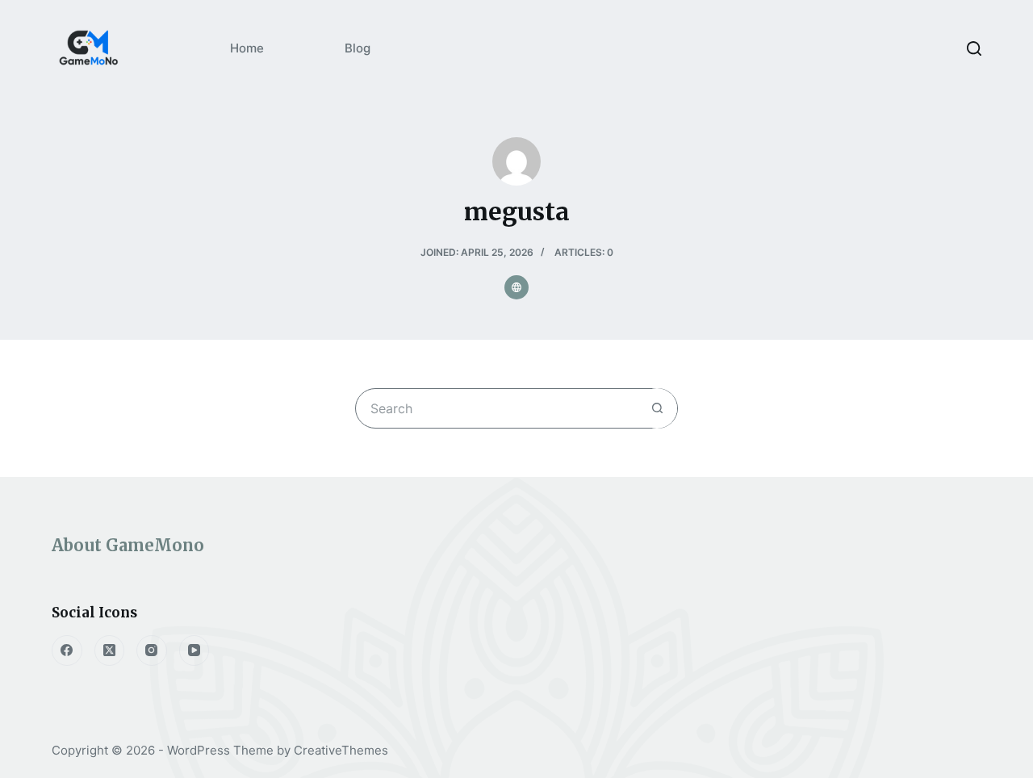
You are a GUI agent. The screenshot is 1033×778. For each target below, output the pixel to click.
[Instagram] (151, 650)
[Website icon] (516, 287)
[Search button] (657, 408)
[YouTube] (194, 650)
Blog (357, 48)
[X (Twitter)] (109, 650)
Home (247, 48)
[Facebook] (67, 650)
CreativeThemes (341, 750)
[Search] (974, 48)
